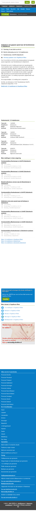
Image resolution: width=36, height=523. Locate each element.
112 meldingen (5, 14)
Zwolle (3, 431)
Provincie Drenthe (6, 375)
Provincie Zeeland (6, 401)
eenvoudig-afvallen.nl (14, 342)
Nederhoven (19, 6)
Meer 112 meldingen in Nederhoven (10, 241)
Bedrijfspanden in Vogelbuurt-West (13, 319)
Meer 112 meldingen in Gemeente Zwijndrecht (13, 242)
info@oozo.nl (21, 503)
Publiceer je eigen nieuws (8, 447)
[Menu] (33, 2)
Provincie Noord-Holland (7, 393)
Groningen (4, 420)
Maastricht (4, 423)
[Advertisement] (18, 32)
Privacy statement (26, 505)
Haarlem (3, 428)
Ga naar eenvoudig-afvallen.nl (9, 497)
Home (2, 9)
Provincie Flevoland (6, 377)
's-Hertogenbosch (6, 426)
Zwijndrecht (12, 6)
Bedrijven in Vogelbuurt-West (12, 310)
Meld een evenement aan (8, 450)
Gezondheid (10, 11)
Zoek (27, 2)
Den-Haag (4, 439)
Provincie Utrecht (5, 399)
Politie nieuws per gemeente (8, 466)
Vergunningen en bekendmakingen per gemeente (14, 461)
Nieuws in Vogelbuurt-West (11, 313)
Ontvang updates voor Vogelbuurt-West (15, 57)
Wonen (3, 11)
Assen (3, 410)
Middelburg (4, 436)
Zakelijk (23, 9)
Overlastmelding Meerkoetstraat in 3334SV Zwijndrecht (17, 222)
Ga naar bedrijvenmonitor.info (9, 489)
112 (18, 9)
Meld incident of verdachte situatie (10, 445)
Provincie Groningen (6, 385)
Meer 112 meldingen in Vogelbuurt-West (12, 239)
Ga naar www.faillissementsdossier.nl (11, 481)
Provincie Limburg (6, 388)
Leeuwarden (4, 415)
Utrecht (3, 434)
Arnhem (3, 418)
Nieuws (28, 9)
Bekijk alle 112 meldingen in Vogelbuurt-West (14, 86)
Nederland (4, 6)
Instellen (5, 299)
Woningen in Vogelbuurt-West (12, 316)
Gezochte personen (22, 14)
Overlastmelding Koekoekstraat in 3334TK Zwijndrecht (16, 192)
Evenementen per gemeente (8, 472)
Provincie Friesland (6, 380)
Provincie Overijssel (6, 396)
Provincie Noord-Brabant (7, 391)
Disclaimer (17, 505)
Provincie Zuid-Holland (7, 404)
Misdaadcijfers (13, 14)
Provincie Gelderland (6, 383)
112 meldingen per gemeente (9, 463)
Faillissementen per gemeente (9, 458)
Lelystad (3, 412)
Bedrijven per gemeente (7, 469)
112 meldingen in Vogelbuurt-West (13, 307)
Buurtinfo (13, 9)
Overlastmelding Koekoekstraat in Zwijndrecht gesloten (17, 230)
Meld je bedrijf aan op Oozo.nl (9, 453)
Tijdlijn (7, 9)
